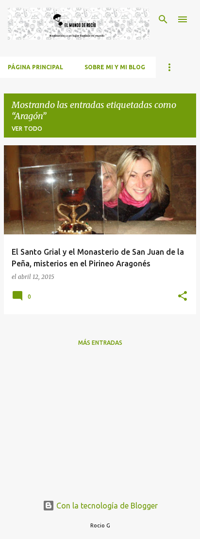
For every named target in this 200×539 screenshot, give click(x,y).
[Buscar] (163, 19)
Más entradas (100, 342)
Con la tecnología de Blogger (106, 505)
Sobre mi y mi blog (114, 67)
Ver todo (27, 128)
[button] (182, 296)
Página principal (35, 67)
